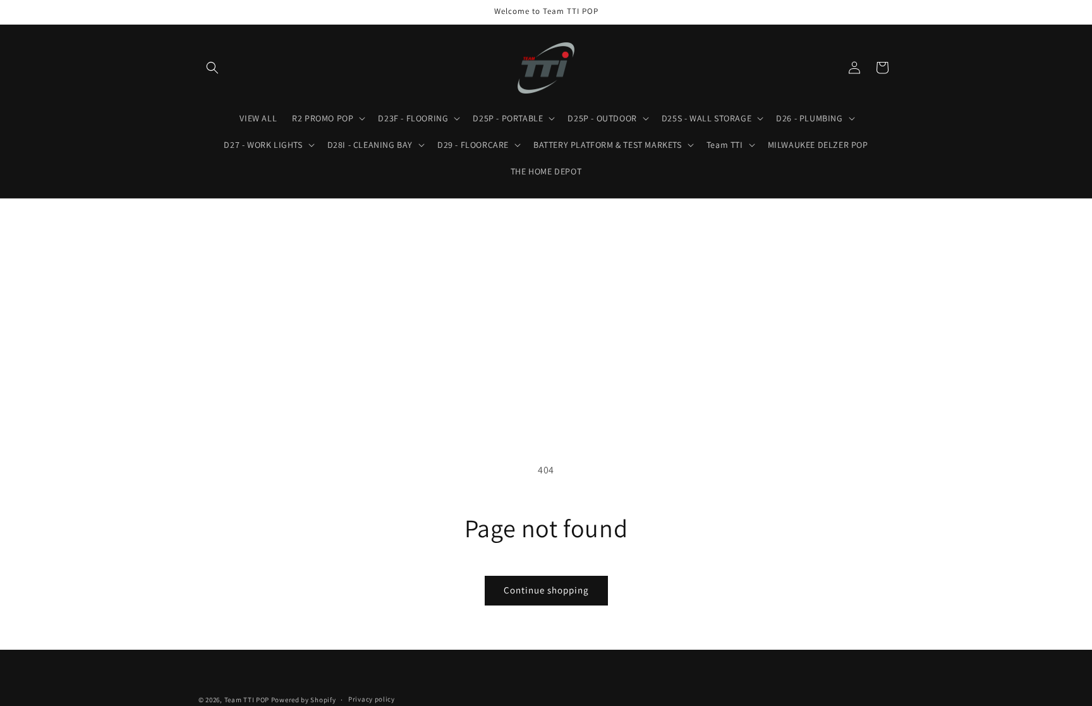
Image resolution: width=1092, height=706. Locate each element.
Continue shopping (546, 590)
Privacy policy (371, 699)
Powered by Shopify (303, 699)
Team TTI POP (246, 699)
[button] (212, 68)
